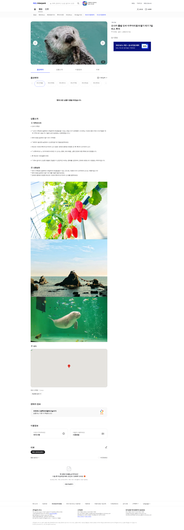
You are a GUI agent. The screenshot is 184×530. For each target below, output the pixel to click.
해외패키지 (51, 15)
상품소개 (59, 70)
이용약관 (44, 503)
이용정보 (78, 70)
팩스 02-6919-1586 (83, 513)
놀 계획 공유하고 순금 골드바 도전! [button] (62, 3)
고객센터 (134, 503)
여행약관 (87, 503)
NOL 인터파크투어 (37, 452)
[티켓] (47, 9)
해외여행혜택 (89, 15)
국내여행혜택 (101, 15)
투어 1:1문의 (81, 516)
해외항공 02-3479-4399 (84, 515)
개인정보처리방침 (57, 503)
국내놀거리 (78, 15)
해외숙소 (42, 15)
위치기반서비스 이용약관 (73, 503)
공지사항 (125, 503)
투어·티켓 (60, 15)
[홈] (35, 9)
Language (146, 503)
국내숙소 (69, 15)
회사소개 (35, 503)
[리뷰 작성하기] (106, 447)
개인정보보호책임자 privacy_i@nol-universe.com (138, 515)
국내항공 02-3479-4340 (98, 515)
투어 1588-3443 (82, 512)
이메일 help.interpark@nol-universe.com (99, 513)
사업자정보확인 (53, 513)
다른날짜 (102, 78)
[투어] (40, 9)
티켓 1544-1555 (91, 512)
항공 (34, 15)
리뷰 (97, 70)
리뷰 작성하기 (69, 484)
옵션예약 (40, 70)
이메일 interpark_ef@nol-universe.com (136, 513)
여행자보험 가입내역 (100, 503)
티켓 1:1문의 (88, 516)
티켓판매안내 (114, 503)
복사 (42, 390)
